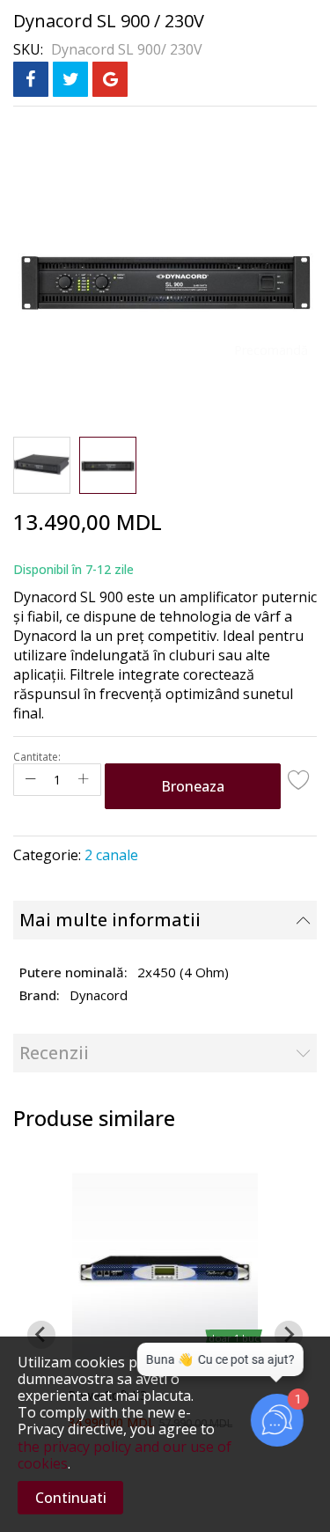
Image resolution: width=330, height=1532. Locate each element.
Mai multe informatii (110, 920)
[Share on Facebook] (30, 79)
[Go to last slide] (41, 1335)
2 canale (111, 855)
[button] (41, 465)
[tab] (165, 920)
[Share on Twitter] (70, 79)
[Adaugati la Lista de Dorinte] (299, 779)
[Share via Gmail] (110, 79)
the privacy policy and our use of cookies (124, 1455)
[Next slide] (289, 1335)
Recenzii (54, 1052)
